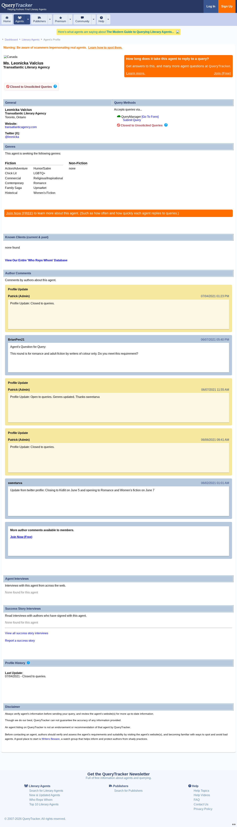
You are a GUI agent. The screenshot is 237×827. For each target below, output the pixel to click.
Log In (210, 6)
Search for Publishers (128, 790)
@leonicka (12, 136)
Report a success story (20, 640)
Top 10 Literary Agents (44, 804)
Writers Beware (51, 738)
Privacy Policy (203, 809)
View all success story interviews (26, 633)
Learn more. (135, 73)
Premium (60, 21)
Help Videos (202, 795)
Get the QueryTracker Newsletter (118, 774)
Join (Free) (222, 73)
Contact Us (201, 804)
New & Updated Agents (44, 795)
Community (82, 21)
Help (101, 21)
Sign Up (227, 6)
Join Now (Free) (21, 537)
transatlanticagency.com (21, 127)
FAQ (197, 799)
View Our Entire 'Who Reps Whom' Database (36, 260)
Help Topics (201, 790)
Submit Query (132, 120)
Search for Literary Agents (46, 790)
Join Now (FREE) (19, 213)
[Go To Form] (150, 116)
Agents (19, 21)
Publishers (39, 21)
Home (7, 21)
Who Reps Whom (40, 799)
